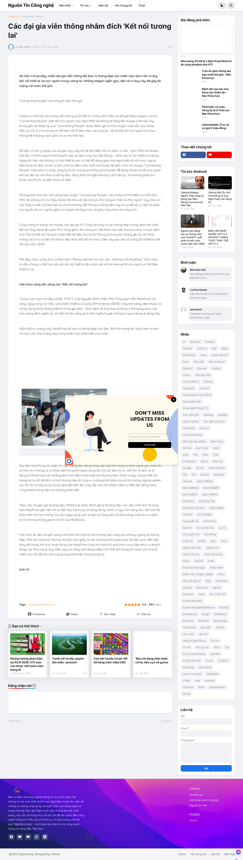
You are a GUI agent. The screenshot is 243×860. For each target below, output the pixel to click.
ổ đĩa (211, 560)
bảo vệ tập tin (217, 361)
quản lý (187, 587)
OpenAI (198, 560)
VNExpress (213, 673)
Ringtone (188, 594)
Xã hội (186, 693)
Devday (222, 414)
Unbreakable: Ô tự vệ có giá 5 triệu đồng (215, 126)
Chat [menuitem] (142, 5)
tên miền (206, 627)
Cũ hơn (165, 721)
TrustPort (223, 660)
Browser (202, 368)
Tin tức (187, 647)
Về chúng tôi (198, 854)
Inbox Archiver (216, 467)
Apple (225, 348)
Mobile (201, 540)
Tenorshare (189, 627)
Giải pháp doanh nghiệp (203, 800)
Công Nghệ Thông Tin (33, 16)
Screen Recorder (192, 600)
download (188, 428)
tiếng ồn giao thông (194, 640)
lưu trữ (222, 527)
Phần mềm (216, 567)
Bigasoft (187, 368)
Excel (186, 454)
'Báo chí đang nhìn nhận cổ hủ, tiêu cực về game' (152, 660)
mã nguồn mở (191, 534)
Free (215, 454)
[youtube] (219, 155)
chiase (186, 374)
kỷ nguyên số (190, 521)
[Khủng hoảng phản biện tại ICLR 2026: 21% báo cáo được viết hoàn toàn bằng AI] (27, 644)
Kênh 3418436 (190, 487)
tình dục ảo (202, 647)
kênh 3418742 (209, 494)
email (216, 447)
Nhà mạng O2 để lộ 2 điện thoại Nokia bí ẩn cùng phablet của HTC (206, 62)
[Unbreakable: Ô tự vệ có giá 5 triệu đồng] (190, 128)
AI (184, 341)
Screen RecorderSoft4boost (198, 607)
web (197, 680)
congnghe (188, 388)
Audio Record (219, 354)
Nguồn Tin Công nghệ (31, 5)
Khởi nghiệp (216, 507)
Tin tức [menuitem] (84, 5)
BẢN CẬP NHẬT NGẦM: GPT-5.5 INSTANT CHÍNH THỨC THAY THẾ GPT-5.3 (218, 237)
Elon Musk (202, 447)
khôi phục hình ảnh (193, 507)
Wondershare (217, 687)
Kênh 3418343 (204, 481)
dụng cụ (204, 428)
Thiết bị (220, 627)
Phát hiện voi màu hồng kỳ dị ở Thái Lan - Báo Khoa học (216, 110)
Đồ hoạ (187, 447)
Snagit (205, 614)
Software (188, 620)
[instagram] (36, 837)
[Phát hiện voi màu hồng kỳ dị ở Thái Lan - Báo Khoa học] (190, 110)
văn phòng (205, 667)
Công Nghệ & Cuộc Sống (197, 394)
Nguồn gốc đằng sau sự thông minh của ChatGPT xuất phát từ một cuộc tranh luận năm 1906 (192, 237)
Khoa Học (188, 501)
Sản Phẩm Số (217, 594)
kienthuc (187, 514)
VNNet (186, 680)
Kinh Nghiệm (204, 514)
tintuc (217, 647)
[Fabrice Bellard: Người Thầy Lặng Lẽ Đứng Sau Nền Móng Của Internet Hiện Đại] (192, 182)
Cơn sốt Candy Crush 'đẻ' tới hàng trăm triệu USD (111, 660)
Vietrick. (55, 854)
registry (216, 587)
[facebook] (193, 155)
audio (203, 354)
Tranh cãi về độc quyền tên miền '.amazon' (68, 660)
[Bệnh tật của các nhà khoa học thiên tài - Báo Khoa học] (190, 92)
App (214, 348)
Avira (186, 361)
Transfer (215, 653)
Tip (227, 647)
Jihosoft (187, 481)
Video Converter (192, 673)
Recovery (201, 587)
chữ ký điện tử (191, 381)
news (224, 540)
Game (204, 461)
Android (187, 348)
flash (205, 454)
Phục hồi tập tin (192, 580)
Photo (221, 574)
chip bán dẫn (203, 374)
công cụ (204, 388)
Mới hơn (15, 721)
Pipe (208, 580)
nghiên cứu (212, 547)
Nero (213, 540)
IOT (194, 474)
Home (193, 820)
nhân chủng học (213, 554)
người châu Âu (191, 554)
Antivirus (202, 348)
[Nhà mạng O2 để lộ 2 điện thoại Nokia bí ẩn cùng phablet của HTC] (206, 39)
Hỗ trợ (199, 467)
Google (187, 467)
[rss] (45, 837)
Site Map (229, 854)
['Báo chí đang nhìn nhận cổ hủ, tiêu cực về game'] (152, 644)
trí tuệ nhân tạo (191, 660)
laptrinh (187, 527)
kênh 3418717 (190, 494)
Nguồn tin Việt (198, 805)
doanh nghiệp (191, 421)
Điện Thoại (217, 441)
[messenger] (238, 852)
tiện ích (203, 633)
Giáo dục (218, 461)
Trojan (209, 660)
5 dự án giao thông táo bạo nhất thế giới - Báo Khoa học (216, 74)
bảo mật (199, 361)
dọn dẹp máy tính (214, 421)
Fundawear (189, 461)
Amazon (210, 341)
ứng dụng (188, 667)
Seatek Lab (196, 794)
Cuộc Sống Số (191, 414)
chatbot (216, 368)
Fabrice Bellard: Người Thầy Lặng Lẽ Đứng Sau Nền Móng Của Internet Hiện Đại (192, 199)
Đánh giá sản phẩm (194, 441)
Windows (188, 687)
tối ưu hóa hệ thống (194, 653)
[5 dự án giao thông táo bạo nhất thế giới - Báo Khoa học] (190, 74)
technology (220, 620)
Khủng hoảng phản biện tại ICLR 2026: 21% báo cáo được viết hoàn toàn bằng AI (26, 664)
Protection (222, 580)
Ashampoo (189, 354)
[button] (222, 5)
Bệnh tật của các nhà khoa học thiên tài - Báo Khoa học (215, 92)
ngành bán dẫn (192, 547)
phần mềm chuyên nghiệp (198, 574)
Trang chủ (13, 16)
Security (223, 607)
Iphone (205, 474)
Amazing (195, 341)
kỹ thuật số (209, 521)
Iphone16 (219, 474)
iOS (185, 474)
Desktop (208, 414)
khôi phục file (206, 501)
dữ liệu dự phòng (192, 434)
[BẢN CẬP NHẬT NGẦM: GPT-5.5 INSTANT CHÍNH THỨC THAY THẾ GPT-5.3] (220, 221)
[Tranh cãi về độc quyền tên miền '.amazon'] (69, 644)
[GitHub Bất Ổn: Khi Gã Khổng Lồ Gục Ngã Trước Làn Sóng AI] (220, 182)
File (195, 454)
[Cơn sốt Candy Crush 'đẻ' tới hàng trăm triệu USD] (111, 644)
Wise (201, 687)
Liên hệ (215, 854)
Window (210, 680)
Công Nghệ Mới (191, 401)
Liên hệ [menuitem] (103, 5)
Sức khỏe (203, 620)
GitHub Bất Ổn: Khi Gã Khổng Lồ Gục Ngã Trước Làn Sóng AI (220, 197)
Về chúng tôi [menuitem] (123, 5)
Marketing (210, 534)
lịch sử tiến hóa (205, 527)
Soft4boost (220, 614)
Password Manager (194, 567)
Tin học (215, 640)
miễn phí (188, 540)
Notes (186, 560)
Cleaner (208, 381)
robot (201, 594)
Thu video (188, 633)
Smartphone (190, 614)
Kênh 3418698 (211, 487)
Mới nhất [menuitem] (65, 5)
